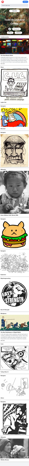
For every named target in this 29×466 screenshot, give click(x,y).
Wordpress (3, 313)
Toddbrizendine (5, 37)
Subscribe (14, 10)
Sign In (25, 1)
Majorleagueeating (5, 278)
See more (3, 63)
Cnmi (2, 344)
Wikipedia (3, 169)
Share (2, 67)
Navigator (3, 106)
